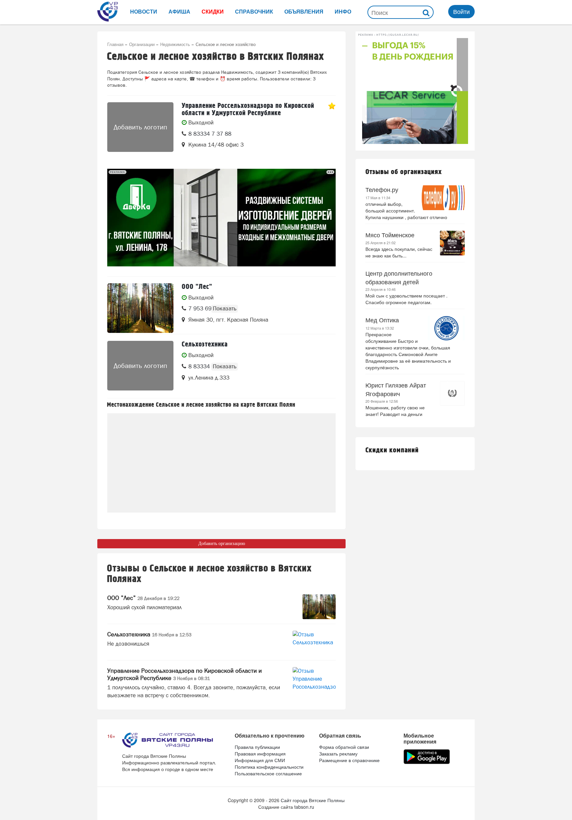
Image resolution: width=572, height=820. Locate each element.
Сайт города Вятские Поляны (313, 800)
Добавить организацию (221, 543)
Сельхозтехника (149, 634)
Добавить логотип (140, 127)
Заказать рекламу (338, 753)
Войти (461, 11)
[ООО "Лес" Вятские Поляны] (140, 308)
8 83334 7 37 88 (209, 133)
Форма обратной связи (344, 747)
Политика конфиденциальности (269, 766)
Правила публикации (257, 747)
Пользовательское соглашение (268, 773)
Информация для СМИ (260, 760)
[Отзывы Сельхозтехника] (314, 643)
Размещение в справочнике (349, 760)
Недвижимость (175, 44)
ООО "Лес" (143, 597)
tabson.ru (304, 806)
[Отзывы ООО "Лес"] (319, 606)
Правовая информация (260, 753)
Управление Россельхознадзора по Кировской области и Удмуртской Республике (184, 674)
